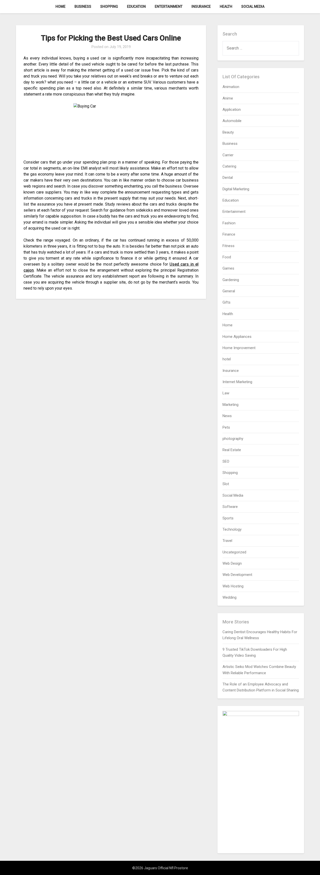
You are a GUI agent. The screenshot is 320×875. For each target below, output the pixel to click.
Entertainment (168, 7)
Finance (228, 234)
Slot (225, 484)
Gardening (230, 280)
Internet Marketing (237, 382)
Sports (228, 518)
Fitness (228, 246)
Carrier (228, 155)
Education (136, 7)
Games (228, 268)
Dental (227, 177)
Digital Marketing (235, 189)
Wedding (229, 597)
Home (61, 7)
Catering (229, 166)
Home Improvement (239, 348)
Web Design (232, 563)
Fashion (229, 223)
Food (226, 257)
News (227, 416)
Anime (227, 98)
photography (232, 438)
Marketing (230, 404)
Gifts (226, 302)
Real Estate (231, 450)
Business (82, 7)
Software (230, 506)
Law (225, 393)
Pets (226, 427)
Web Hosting (233, 586)
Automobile (232, 121)
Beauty (228, 132)
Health (226, 7)
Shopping (109, 7)
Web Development (237, 574)
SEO (225, 461)
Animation (230, 87)
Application (231, 109)
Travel (227, 540)
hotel (226, 359)
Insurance (201, 7)
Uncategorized (234, 552)
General (228, 291)
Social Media (252, 7)
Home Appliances (237, 336)
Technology (232, 529)
